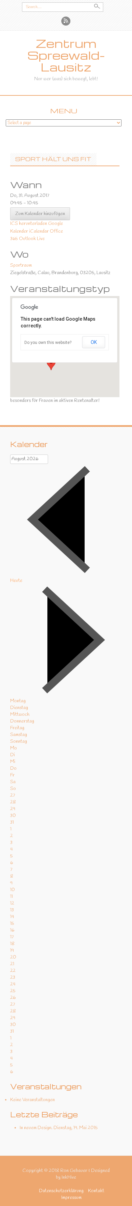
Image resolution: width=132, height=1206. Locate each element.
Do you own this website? (47, 342)
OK (94, 342)
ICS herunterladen (28, 223)
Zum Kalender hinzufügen (40, 214)
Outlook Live (32, 239)
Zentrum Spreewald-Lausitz (66, 55)
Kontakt (96, 1191)
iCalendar (39, 231)
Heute (16, 581)
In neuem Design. (36, 1128)
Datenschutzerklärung (61, 1191)
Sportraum (21, 265)
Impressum (71, 1198)
